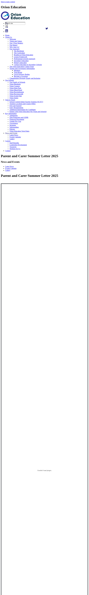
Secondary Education (21, 61)
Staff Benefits (14, 143)
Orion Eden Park (15, 88)
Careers (7, 141)
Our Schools (9, 80)
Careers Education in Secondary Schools (28, 65)
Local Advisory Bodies (22, 74)
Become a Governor (21, 76)
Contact (8, 151)
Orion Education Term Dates (19, 131)
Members (17, 70)
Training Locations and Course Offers (22, 104)
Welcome (13, 39)
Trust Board (18, 72)
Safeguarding (14, 127)
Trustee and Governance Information (22, 68)
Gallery (12, 139)
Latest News (14, 135)
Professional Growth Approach (24, 59)
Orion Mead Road (16, 90)
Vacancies (13, 147)
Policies (12, 129)
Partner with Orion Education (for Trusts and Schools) (28, 111)
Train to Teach (10, 100)
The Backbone (19, 51)
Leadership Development (18, 145)
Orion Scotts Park (16, 96)
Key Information (11, 113)
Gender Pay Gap (15, 121)
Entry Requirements (16, 108)
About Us (8, 37)
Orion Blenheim (15, 84)
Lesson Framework (20, 57)
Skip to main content (8, 2)
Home (7, 35)
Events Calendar (15, 137)
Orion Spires (14, 98)
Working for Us (15, 149)
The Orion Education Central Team (22, 67)
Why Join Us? (14, 47)
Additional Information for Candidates (23, 110)
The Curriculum (19, 53)
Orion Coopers (15, 86)
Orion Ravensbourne (17, 92)
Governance (14, 123)
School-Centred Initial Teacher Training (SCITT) (26, 102)
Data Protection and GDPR (19, 117)
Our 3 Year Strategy (16, 43)
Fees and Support (15, 106)
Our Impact (13, 45)
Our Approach (14, 49)
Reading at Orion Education (23, 55)
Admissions (14, 115)
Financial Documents (17, 119)
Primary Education (20, 63)
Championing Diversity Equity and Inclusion (25, 78)
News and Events (11, 133)
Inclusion (13, 125)
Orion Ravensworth (16, 94)
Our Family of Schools (17, 82)
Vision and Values (16, 41)
